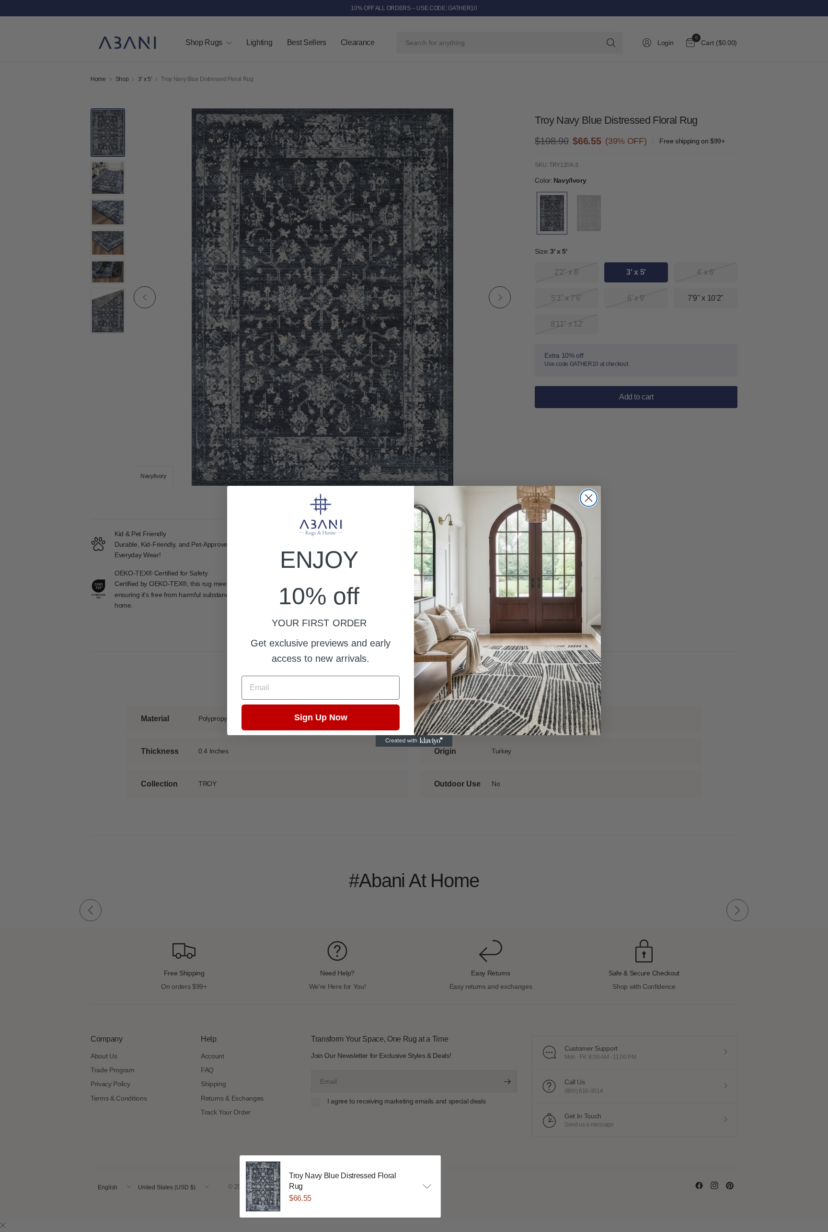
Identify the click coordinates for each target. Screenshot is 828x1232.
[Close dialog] (588, 498)
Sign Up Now (320, 717)
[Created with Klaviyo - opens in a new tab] (414, 741)
